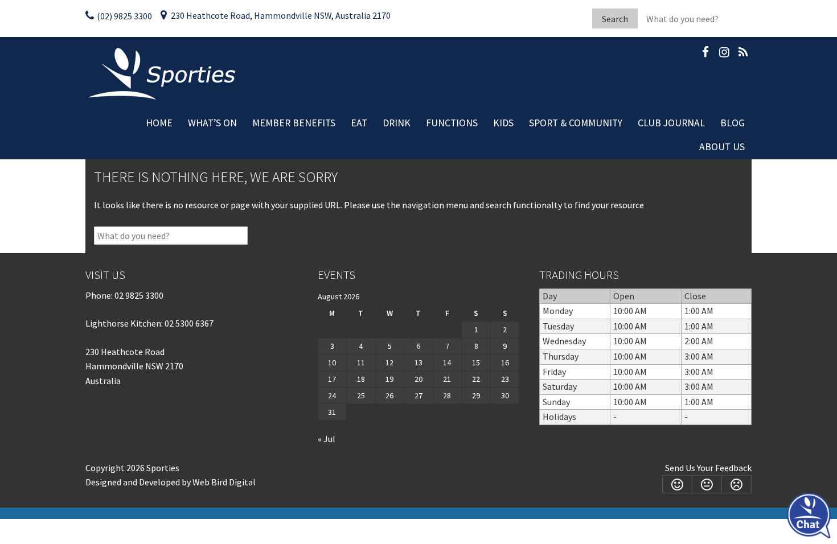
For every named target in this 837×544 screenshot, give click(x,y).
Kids (503, 123)
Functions (452, 123)
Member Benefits (293, 123)
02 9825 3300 (138, 295)
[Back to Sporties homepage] (163, 73)
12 (389, 362)
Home (159, 123)
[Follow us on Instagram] (724, 54)
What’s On (212, 123)
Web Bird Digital (224, 482)
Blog (732, 123)
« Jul (326, 438)
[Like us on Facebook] (705, 54)
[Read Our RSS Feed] (743, 54)
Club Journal (671, 123)
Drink (397, 123)
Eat (359, 123)
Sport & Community (575, 123)
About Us (722, 147)
